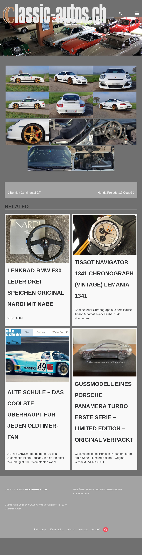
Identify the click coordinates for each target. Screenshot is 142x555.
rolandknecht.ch (36, 489)
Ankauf (95, 529)
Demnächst (57, 529)
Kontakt (83, 529)
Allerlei (71, 529)
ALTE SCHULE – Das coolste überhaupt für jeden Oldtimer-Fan (35, 414)
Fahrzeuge (40, 529)
